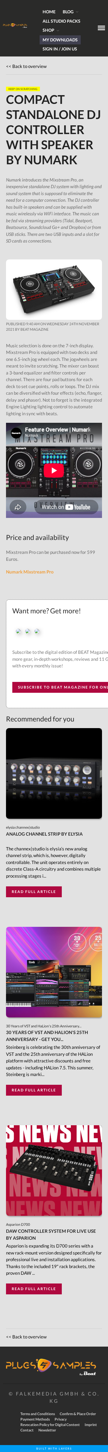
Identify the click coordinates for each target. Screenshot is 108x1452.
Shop (48, 30)
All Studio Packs (61, 21)
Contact (27, 1430)
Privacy (61, 1419)
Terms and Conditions (37, 1414)
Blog (68, 11)
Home (49, 11)
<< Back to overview (26, 66)
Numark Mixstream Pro (30, 571)
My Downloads (60, 39)
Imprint (91, 1424)
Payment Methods (35, 1419)
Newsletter (47, 1430)
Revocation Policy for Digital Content (50, 1424)
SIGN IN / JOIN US (60, 48)
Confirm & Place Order (78, 1414)
